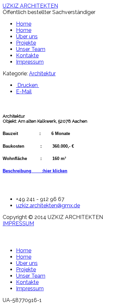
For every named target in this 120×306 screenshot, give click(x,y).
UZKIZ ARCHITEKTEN (30, 6)
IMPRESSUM (18, 223)
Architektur (42, 73)
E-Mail (24, 91)
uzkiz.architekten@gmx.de (48, 205)
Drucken (27, 85)
